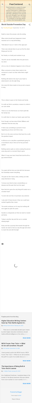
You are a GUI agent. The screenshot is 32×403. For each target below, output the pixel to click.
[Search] (29, 5)
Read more (27, 338)
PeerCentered (16, 4)
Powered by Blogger (16, 392)
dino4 (20, 395)
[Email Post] (2, 244)
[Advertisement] (16, 299)
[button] (29, 25)
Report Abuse (16, 399)
